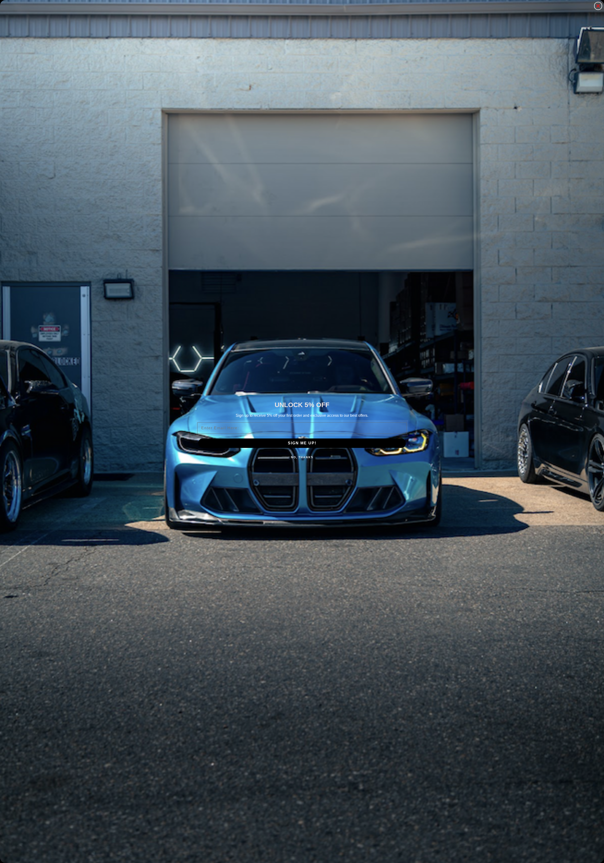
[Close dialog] (598, 5)
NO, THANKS (302, 457)
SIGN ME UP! (302, 443)
